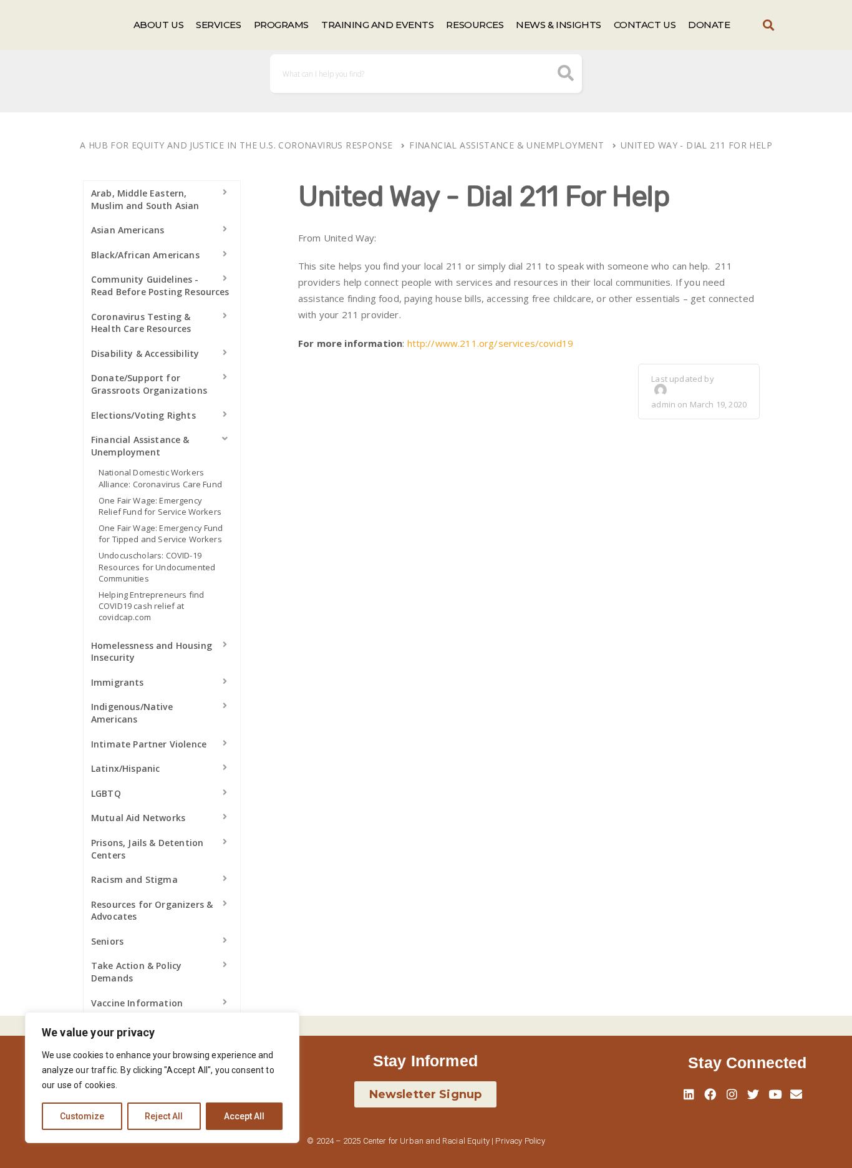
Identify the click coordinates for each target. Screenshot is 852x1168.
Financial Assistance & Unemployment (506, 145)
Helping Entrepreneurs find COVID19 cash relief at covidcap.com (151, 606)
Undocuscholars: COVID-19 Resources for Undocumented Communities (157, 566)
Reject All (164, 1116)
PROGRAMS (281, 25)
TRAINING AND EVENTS (377, 25)
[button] (768, 25)
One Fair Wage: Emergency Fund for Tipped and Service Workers (161, 533)
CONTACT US (645, 25)
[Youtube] (774, 1093)
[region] (162, 1077)
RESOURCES (474, 25)
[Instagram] (731, 1093)
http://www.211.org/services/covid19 (490, 343)
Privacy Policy (520, 1141)
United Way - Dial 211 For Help (696, 145)
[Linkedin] (689, 1093)
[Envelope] (795, 1093)
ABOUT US (158, 25)
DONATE (709, 25)
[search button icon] (566, 74)
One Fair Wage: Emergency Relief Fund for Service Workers (160, 506)
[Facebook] (710, 1093)
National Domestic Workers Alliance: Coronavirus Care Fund (160, 478)
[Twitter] (753, 1093)
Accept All (244, 1116)
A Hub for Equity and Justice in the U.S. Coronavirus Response (236, 145)
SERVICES (218, 25)
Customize (82, 1116)
